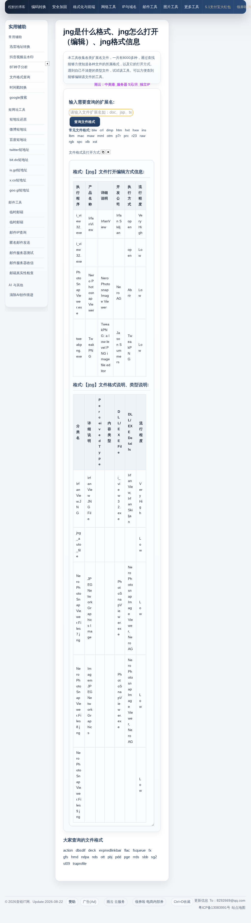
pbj (110, 857)
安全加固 (59, 7)
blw (94, 130)
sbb (145, 857)
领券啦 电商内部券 (149, 902)
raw (142, 136)
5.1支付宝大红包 (218, 7)
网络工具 (108, 7)
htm (119, 130)
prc (126, 136)
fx (150, 850)
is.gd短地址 (18, 170)
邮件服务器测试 (22, 253)
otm (110, 136)
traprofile (80, 863)
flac (127, 850)
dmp (109, 130)
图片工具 (170, 7)
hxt (127, 130)
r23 (134, 136)
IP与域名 (129, 7)
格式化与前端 (84, 7)
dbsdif (80, 850)
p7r (118, 136)
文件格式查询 (20, 77)
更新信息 (201, 900)
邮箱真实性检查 (22, 273)
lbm (72, 136)
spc (79, 142)
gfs (65, 857)
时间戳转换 (18, 87)
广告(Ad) (89, 902)
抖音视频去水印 (22, 57)
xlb (87, 142)
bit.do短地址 (19, 160)
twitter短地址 (19, 150)
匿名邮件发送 (20, 242)
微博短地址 (18, 129)
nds (95, 857)
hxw (136, 130)
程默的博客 (16, 7)
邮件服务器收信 (22, 263)
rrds (136, 857)
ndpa (85, 857)
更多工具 (191, 7)
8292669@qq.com (231, 900)
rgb (71, 142)
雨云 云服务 (116, 902)
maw (90, 136)
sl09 (66, 863)
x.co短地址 (18, 180)
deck (92, 850)
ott (103, 857)
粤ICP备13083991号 (214, 908)
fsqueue (139, 850)
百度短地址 (18, 140)
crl (101, 130)
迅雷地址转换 (20, 47)
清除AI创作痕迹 (21, 295)
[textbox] (101, 112)
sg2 (154, 857)
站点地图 (238, 908)
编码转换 (38, 7)
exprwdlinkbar (110, 850)
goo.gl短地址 (19, 190)
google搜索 (18, 97)
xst (95, 142)
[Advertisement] (210, 86)
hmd (74, 857)
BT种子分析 (19, 67)
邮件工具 (150, 7)
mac (80, 136)
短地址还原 (18, 119)
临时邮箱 (16, 212)
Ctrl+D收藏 (182, 902)
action (68, 850)
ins (144, 130)
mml (100, 136)
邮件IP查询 (18, 232)
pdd (118, 857)
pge (127, 857)
